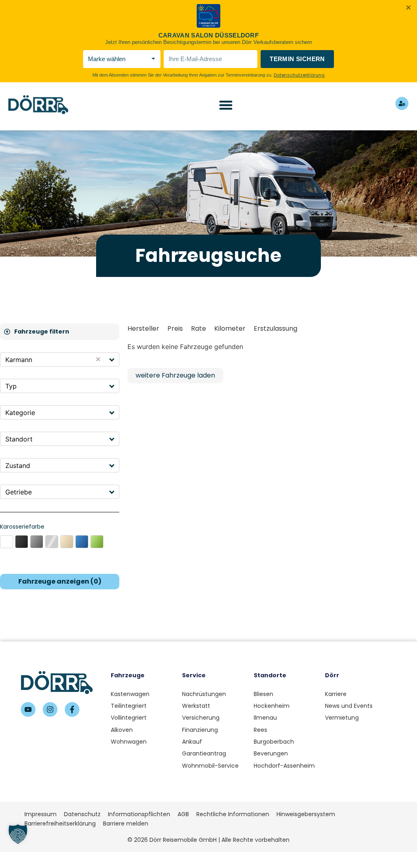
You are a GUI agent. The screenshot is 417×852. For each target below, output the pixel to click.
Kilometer (230, 328)
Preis (175, 328)
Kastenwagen (130, 694)
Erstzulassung (275, 328)
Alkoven (122, 730)
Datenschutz (82, 814)
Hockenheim (272, 706)
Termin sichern (297, 58)
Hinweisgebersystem (306, 814)
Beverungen (271, 753)
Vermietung (342, 718)
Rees (260, 730)
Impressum (40, 814)
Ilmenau (265, 718)
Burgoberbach (274, 742)
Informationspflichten (139, 814)
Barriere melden (125, 823)
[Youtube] (28, 709)
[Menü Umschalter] (226, 105)
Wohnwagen (129, 742)
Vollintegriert (129, 718)
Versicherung (200, 718)
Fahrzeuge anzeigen (59, 581)
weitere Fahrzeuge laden (175, 375)
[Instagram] (50, 709)
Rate (198, 328)
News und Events (349, 706)
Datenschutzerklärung (299, 75)
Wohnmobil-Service (210, 766)
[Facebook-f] (72, 709)
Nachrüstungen (204, 694)
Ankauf (192, 742)
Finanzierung (200, 730)
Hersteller (143, 328)
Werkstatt (196, 706)
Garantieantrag (204, 753)
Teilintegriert (129, 706)
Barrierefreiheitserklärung (60, 823)
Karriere (336, 694)
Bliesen (263, 694)
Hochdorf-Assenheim (284, 766)
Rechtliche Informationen (232, 814)
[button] (112, 359)
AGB (183, 814)
